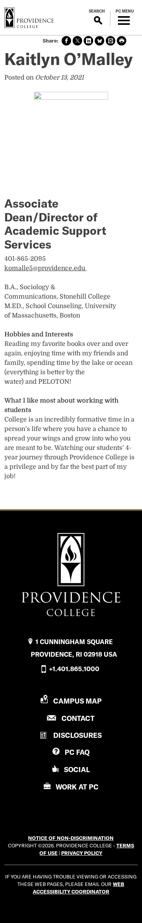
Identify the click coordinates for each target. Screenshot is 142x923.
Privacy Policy (81, 853)
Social (77, 769)
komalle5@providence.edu (45, 268)
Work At (77, 786)
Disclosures (77, 735)
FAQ (77, 752)
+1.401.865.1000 (74, 669)
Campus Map (77, 701)
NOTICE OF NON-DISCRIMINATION (71, 838)
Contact (78, 718)
